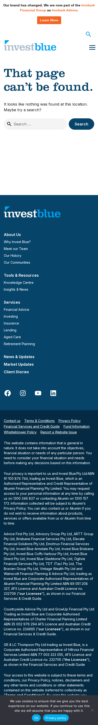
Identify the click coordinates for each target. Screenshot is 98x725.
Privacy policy (55, 718)
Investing (11, 316)
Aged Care (12, 337)
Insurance (11, 323)
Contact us (12, 421)
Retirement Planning (19, 344)
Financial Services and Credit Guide (32, 426)
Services (12, 302)
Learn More (49, 20)
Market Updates (19, 364)
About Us (12, 234)
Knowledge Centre (19, 282)
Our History (12, 256)
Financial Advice (16, 309)
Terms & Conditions (39, 421)
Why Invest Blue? (17, 242)
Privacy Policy (70, 421)
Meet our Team (16, 249)
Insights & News (16, 289)
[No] (92, 710)
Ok (36, 718)
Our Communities (17, 262)
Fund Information (77, 426)
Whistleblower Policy (20, 432)
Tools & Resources (21, 275)
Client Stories (16, 371)
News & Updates (19, 356)
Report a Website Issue (58, 432)
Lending (10, 330)
